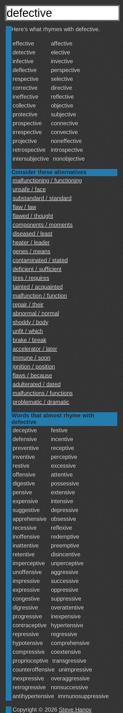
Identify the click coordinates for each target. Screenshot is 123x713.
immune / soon (31, 357)
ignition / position (34, 366)
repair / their (28, 304)
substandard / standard (42, 198)
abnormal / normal (36, 313)
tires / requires (31, 278)
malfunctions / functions (43, 393)
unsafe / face (29, 189)
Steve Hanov (75, 709)
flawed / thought (33, 216)
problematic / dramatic (41, 402)
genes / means (31, 251)
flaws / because (32, 375)
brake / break (29, 340)
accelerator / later (35, 349)
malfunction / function (40, 295)
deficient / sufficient (37, 269)
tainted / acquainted (38, 287)
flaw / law (24, 207)
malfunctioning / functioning (47, 180)
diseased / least (32, 233)
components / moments (43, 225)
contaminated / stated (40, 260)
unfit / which (28, 331)
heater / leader (31, 242)
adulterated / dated (37, 384)
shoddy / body (30, 322)
